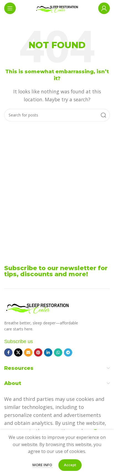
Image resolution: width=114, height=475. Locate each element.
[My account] (104, 8)
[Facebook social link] (8, 352)
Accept (70, 464)
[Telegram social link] (68, 352)
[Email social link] (28, 352)
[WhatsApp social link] (58, 352)
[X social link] (18, 352)
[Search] (103, 115)
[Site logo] (57, 8)
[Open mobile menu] (10, 8)
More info (42, 464)
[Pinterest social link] (38, 352)
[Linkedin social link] (48, 352)
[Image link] (37, 306)
